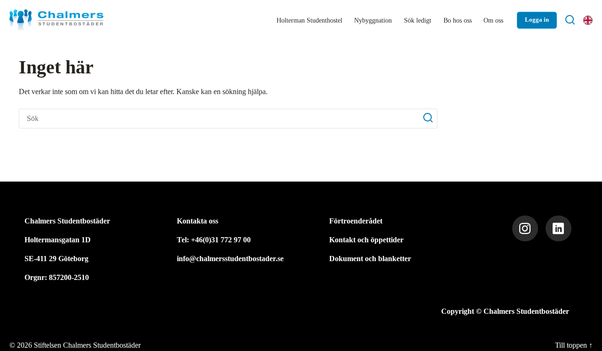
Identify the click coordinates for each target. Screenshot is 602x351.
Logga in (537, 19)
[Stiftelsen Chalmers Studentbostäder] (56, 20)
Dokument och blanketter (370, 259)
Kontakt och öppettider (366, 240)
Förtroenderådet (355, 221)
